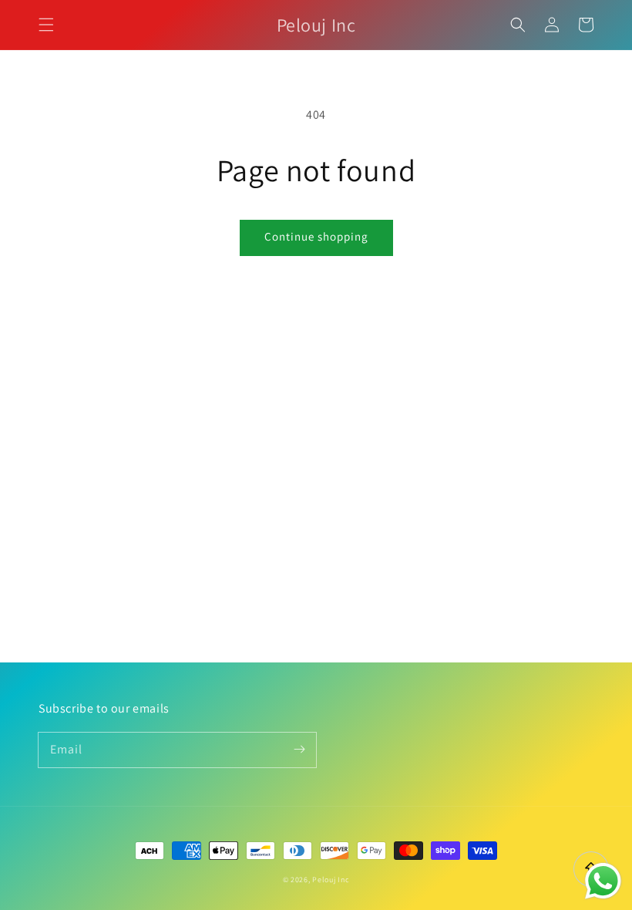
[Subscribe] (299, 750)
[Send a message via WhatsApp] (603, 881)
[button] (46, 25)
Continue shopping (316, 236)
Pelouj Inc (330, 880)
